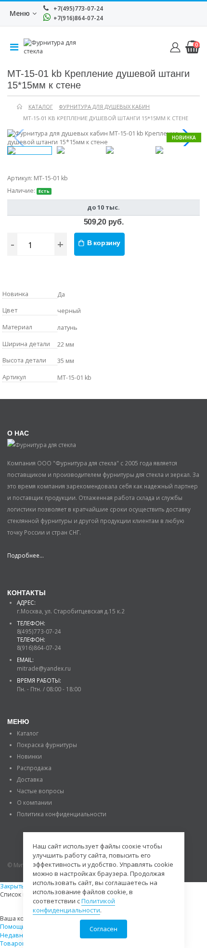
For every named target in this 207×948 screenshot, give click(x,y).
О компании (34, 802)
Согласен (103, 928)
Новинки (29, 756)
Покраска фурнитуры (47, 744)
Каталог (28, 733)
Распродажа (34, 768)
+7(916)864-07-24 (77, 18)
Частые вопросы (40, 791)
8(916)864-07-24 (39, 647)
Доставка (30, 779)
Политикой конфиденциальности (74, 905)
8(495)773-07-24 (39, 631)
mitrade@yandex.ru (44, 668)
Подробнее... (25, 555)
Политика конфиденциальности (61, 814)
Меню (20, 13)
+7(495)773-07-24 (77, 8)
